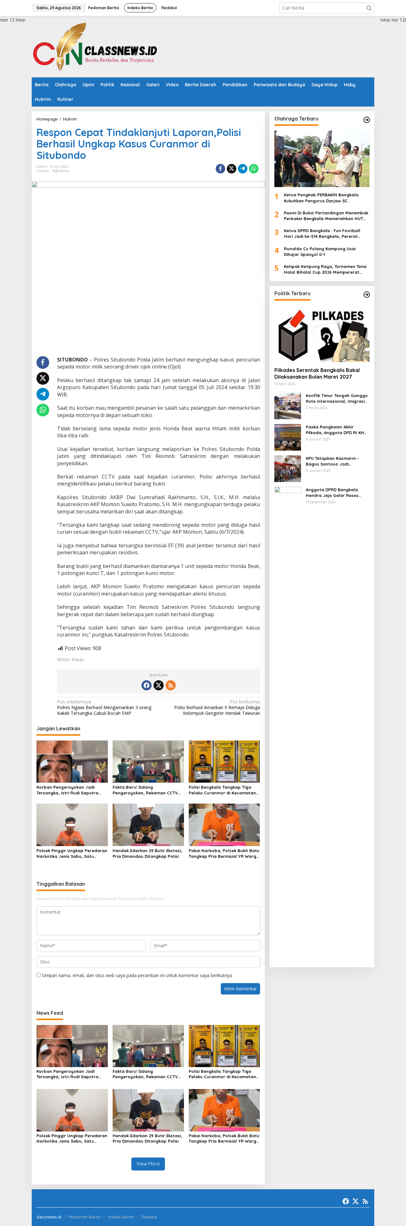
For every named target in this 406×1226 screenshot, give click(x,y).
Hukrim (42, 171)
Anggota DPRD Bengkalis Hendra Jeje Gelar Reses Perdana (332, 492)
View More (148, 1164)
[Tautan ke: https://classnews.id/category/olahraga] (366, 120)
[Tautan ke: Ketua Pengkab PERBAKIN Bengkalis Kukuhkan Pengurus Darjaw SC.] (322, 159)
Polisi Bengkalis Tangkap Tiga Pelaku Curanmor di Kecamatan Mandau (222, 790)
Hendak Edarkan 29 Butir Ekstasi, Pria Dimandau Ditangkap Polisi (147, 853)
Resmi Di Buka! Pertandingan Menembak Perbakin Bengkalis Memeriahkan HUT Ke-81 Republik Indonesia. (326, 215)
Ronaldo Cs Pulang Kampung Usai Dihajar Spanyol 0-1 (320, 251)
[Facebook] (146, 685)
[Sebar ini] (220, 168)
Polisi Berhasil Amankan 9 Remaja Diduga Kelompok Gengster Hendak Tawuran (217, 707)
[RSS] (171, 685)
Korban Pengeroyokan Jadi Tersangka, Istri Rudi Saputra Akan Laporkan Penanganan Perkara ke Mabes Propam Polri (69, 790)
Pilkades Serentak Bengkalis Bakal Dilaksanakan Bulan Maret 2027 (317, 373)
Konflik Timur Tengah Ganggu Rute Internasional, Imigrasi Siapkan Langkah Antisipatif (337, 398)
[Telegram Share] (242, 168)
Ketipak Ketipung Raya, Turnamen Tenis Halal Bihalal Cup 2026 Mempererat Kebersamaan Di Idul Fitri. (325, 269)
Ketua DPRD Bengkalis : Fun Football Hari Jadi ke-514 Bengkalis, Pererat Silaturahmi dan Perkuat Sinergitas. (322, 233)
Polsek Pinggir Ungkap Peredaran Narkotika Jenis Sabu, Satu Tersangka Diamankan (71, 853)
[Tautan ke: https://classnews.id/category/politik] (366, 294)
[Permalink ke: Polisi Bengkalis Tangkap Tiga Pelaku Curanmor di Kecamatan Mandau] (224, 761)
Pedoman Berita (85, 1216)
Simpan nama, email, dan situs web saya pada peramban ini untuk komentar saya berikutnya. (137, 975)
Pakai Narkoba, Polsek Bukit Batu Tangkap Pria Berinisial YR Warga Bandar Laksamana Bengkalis (224, 853)
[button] (368, 8)
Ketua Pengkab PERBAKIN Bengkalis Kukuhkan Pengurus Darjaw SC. (321, 197)
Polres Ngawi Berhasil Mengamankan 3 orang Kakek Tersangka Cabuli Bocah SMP (104, 707)
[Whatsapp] (254, 168)
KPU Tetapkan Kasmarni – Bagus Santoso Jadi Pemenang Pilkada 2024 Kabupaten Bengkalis (332, 460)
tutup (20, 20)
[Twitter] (159, 685)
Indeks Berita (121, 1216)
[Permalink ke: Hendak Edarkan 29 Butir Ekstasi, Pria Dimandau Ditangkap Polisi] (148, 824)
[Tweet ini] (231, 168)
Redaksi (149, 1216)
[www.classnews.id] (95, 46)
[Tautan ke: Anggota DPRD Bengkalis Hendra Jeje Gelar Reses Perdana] (287, 724)
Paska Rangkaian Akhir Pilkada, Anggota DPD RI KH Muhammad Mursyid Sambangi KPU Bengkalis (335, 429)
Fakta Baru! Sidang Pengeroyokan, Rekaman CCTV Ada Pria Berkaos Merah (145, 790)
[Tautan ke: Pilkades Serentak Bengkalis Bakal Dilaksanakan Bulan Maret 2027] (322, 333)
